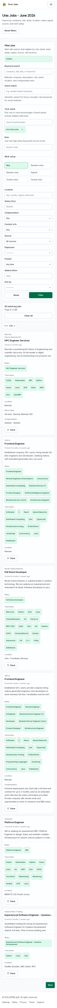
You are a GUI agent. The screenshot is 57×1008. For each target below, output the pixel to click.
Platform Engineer (13, 850)
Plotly (36, 640)
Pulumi (8, 862)
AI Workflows (33, 526)
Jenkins (44, 626)
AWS (42, 387)
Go (25, 619)
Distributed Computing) (15, 486)
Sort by (8, 282)
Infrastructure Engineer (39, 500)
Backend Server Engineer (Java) (32, 721)
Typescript (41, 519)
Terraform (10, 876)
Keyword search (12, 66)
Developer (10, 721)
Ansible (9, 884)
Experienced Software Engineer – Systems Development (23, 943)
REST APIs (10, 626)
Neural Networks (40, 512)
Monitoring (37, 876)
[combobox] (28, 122)
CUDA (8, 380)
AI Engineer (10, 714)
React (26, 512)
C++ (28, 640)
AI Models (10, 512)
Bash (33, 387)
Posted (8, 259)
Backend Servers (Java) (16, 500)
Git (36, 626)
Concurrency (42, 479)
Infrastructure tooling (15, 526)
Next (50, 985)
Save (12, 430)
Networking (23, 876)
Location (9, 189)
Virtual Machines (13, 619)
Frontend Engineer (13, 471)
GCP (25, 387)
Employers (10, 247)
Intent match (11, 86)
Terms (32, 1002)
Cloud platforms (21, 633)
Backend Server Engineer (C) (32, 714)
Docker (36, 633)
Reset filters (10, 30)
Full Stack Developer (14, 600)
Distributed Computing (15, 519)
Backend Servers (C (37, 486)
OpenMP (17, 395)
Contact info (11, 224)
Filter (40, 295)
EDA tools (10, 612)
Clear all (28, 316)
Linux (17, 387)
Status (15, 1002)
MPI (30, 380)
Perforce (34, 619)
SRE (26, 850)
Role (7, 137)
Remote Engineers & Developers (19, 479)
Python (39, 380)
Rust (30, 612)
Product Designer (13, 493)
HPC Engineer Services (15, 368)
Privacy (23, 1002)
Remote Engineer (32, 707)
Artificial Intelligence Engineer (37, 493)
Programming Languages (16, 762)
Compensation (12, 213)
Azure (8, 387)
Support (40, 1002)
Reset (16, 295)
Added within (11, 270)
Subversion (10, 640)
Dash (21, 626)
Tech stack (10, 109)
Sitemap (6, 1002)
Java (36, 533)
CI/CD (8, 633)
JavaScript (10, 533)
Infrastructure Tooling (15, 755)
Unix (8, 395)
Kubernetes (20, 380)
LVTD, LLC (14, 997)
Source (8, 236)
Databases (10, 541)
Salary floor (10, 201)
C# (21, 640)
